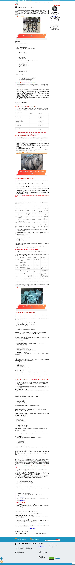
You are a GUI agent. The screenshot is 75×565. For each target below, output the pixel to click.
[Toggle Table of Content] (15, 42)
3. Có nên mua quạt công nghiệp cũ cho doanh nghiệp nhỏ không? (27, 78)
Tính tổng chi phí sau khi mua (23, 58)
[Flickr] (58, 545)
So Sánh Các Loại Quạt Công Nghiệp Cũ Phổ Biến (23, 49)
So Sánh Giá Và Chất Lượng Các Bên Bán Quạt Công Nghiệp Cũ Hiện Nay (26, 48)
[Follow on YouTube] (57, 545)
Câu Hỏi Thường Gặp (20, 74)
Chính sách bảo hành (42, 558)
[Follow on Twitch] (51, 547)
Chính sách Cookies (41, 553)
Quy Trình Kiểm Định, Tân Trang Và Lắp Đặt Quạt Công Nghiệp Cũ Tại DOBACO (27, 60)
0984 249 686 (57, 5)
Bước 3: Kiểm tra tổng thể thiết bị (23, 64)
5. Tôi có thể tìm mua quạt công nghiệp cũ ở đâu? (25, 80)
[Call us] (55, 14)
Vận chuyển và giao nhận (42, 555)
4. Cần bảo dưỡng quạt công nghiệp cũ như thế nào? (26, 79)
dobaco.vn (19, 553)
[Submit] (59, 0)
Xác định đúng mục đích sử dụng (23, 52)
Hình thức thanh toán (42, 557)
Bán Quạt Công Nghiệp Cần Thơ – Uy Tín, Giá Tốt (40, 533)
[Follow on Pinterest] (54, 545)
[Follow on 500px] (50, 547)
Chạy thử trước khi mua (22, 57)
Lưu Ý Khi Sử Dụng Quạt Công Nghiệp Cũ (22, 47)
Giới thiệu (40, 550)
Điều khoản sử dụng (42, 551)
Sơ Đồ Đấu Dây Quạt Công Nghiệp (21, 533)
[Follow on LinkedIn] (56, 14)
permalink (27, 531)
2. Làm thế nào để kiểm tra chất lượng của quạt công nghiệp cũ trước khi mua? (28, 77)
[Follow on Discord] (52, 547)
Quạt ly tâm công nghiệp (41, 546)
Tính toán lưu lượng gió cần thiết (23, 53)
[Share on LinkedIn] (34, 528)
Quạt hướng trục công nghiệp (42, 547)
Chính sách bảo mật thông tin (43, 552)
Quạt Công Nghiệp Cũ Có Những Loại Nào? (22, 43)
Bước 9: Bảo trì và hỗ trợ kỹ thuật (23, 71)
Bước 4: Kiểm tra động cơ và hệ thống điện (24, 65)
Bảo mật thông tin (41, 556)
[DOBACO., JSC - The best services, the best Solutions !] (17, 3)
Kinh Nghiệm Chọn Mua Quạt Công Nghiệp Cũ (23, 46)
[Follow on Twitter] (52, 545)
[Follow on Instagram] (51, 545)
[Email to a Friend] (31, 528)
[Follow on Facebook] (52, 14)
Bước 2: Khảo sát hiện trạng (23, 63)
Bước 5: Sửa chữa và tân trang (23, 66)
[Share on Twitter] (30, 528)
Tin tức (16, 6)
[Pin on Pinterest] (33, 528)
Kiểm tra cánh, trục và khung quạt (23, 56)
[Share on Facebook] (29, 528)
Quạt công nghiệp (40, 545)
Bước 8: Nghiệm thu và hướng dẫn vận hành (25, 70)
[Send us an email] (54, 14)
